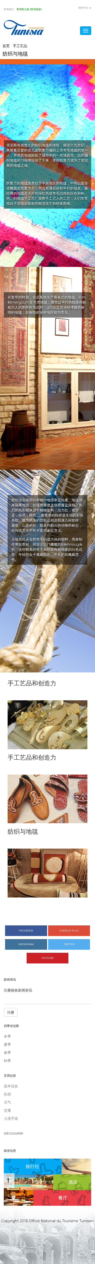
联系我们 (9, 9)
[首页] (24, 27)
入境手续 (11, 1118)
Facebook (26, 930)
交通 (7, 1110)
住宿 (7, 1094)
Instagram (26, 944)
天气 (7, 1102)
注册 (10, 1012)
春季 (7, 1052)
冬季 (7, 1036)
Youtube (47, 958)
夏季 (7, 1044)
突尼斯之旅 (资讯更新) (29, 9)
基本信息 (11, 1086)
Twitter (69, 944)
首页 (6, 46)
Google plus (69, 930)
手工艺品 (20, 46)
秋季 (7, 1060)
